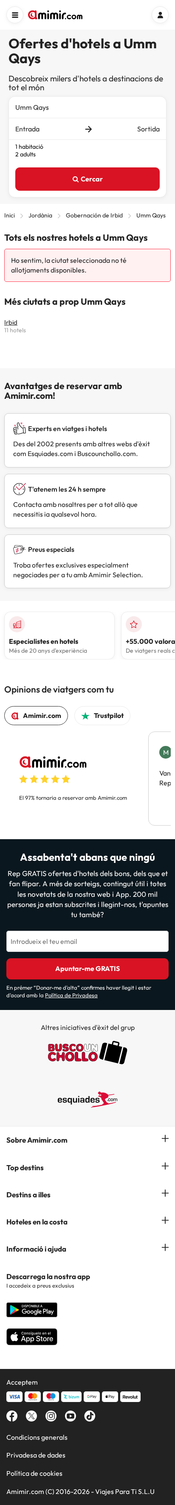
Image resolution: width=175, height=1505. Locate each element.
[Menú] (14, 14)
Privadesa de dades (35, 1455)
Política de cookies (34, 1473)
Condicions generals (37, 1437)
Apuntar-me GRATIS (87, 968)
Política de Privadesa (71, 995)
